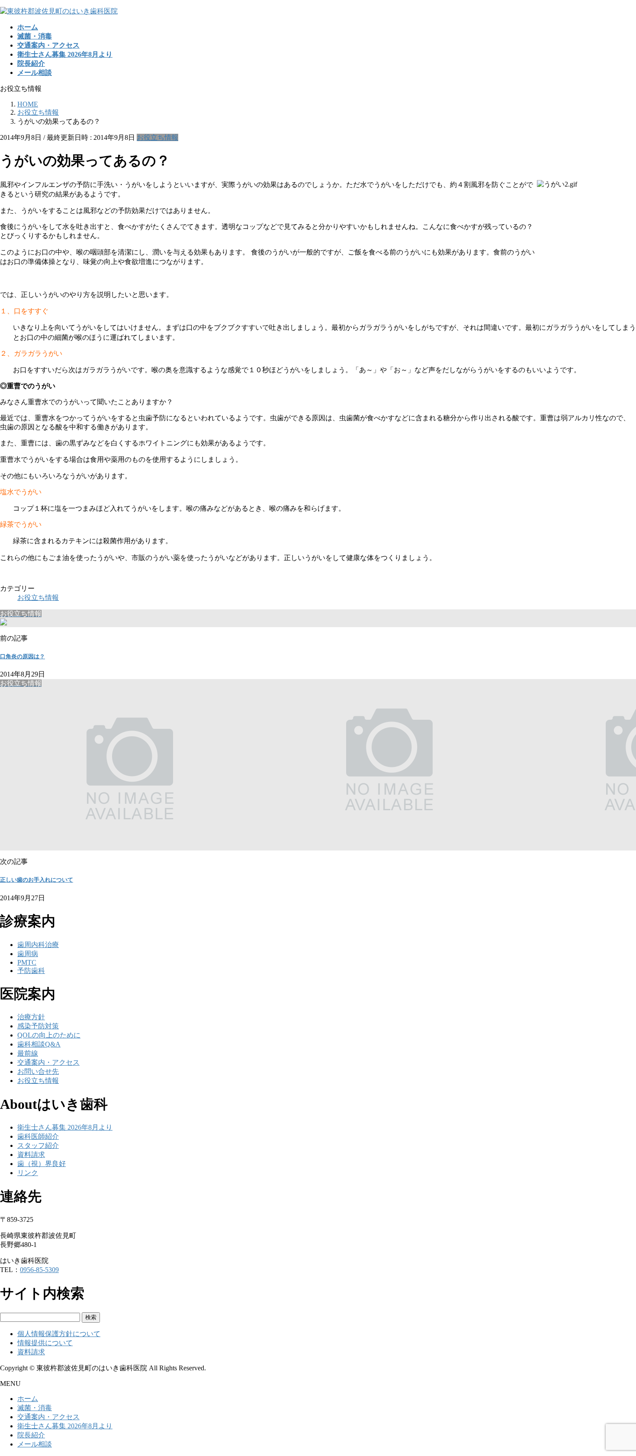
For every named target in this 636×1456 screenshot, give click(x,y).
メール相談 (34, 1444)
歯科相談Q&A (39, 1044)
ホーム (27, 1398)
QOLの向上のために (48, 1035)
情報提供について (45, 1342)
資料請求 (31, 1154)
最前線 (27, 1053)
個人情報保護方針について (58, 1333)
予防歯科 (31, 970)
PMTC (26, 962)
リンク (27, 1172)
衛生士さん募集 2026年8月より (64, 1127)
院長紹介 (31, 1435)
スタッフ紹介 (38, 1145)
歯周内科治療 (38, 944)
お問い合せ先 (38, 1071)
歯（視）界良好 (41, 1163)
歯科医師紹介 (38, 1136)
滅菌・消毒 (34, 1407)
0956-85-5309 (39, 1269)
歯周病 (27, 953)
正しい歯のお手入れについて (36, 879)
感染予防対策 (38, 1026)
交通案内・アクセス (48, 1062)
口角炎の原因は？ (22, 656)
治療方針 (31, 1017)
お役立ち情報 (157, 137)
